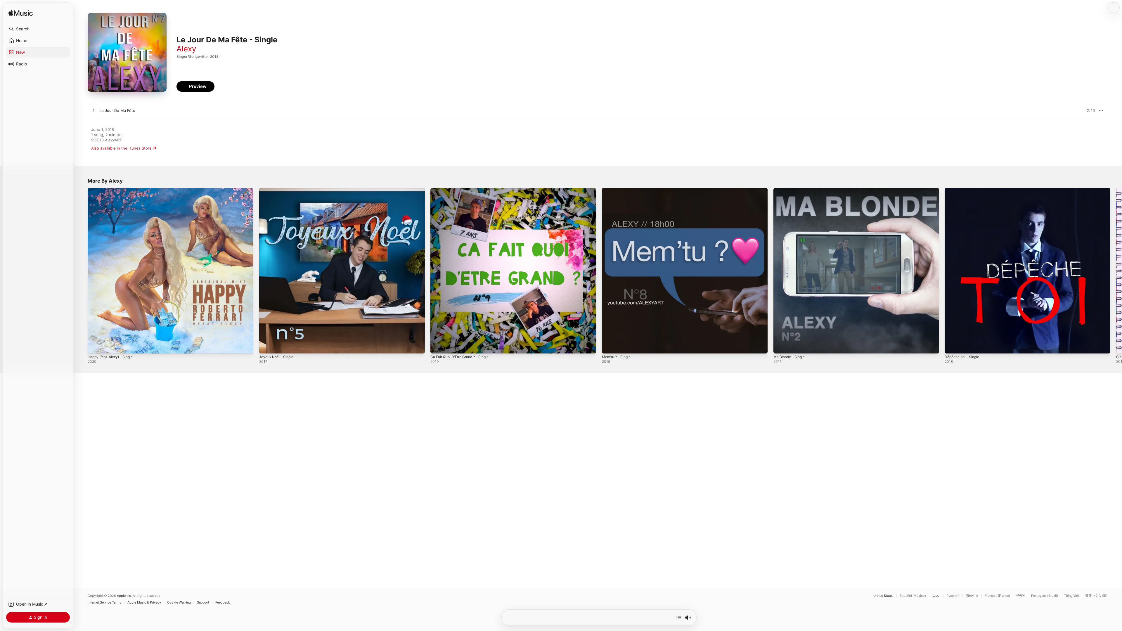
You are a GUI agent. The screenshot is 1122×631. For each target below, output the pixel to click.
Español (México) (913, 595)
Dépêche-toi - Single (964, 190)
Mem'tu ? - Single (618, 190)
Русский (953, 595)
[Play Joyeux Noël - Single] (266, 346)
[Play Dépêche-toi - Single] (952, 346)
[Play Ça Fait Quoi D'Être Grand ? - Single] (437, 346)
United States (883, 595)
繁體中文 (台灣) (1096, 595)
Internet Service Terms (104, 602)
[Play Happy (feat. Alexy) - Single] (95, 346)
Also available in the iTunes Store (121, 148)
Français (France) (997, 595)
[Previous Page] (82, 270)
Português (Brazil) (1044, 595)
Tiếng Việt (1071, 595)
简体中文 (972, 595)
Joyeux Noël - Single (278, 190)
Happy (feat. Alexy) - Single (113, 190)
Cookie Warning (179, 602)
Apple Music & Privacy (144, 602)
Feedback (222, 602)
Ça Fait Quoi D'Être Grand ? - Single (463, 190)
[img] (20, 13)
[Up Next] (678, 617)
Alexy (186, 48)
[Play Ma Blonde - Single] (780, 346)
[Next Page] (1116, 270)
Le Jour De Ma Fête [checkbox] (117, 110)
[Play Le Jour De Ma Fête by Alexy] (93, 110)
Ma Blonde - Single (790, 190)
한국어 (1020, 595)
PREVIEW (1088, 110)
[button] (38, 29)
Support (203, 602)
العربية (936, 595)
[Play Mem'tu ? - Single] (609, 346)
